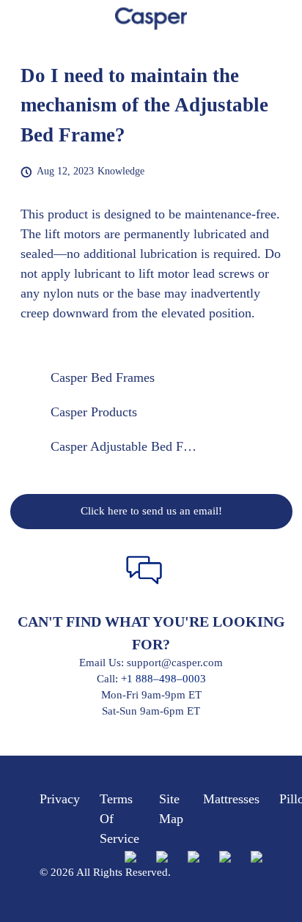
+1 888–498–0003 (163, 679)
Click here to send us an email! (151, 511)
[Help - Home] (151, 18)
